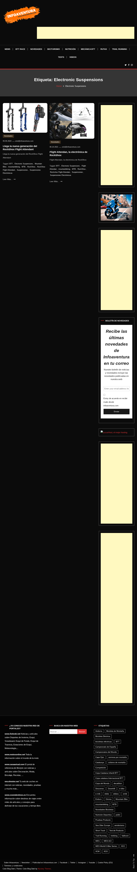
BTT (11, 164)
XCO (106, 851)
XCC (123, 846)
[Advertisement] (85, 33)
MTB (23, 167)
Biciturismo (53, 49)
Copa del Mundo (102, 783)
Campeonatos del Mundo (106, 752)
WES (97, 841)
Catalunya (99, 762)
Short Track (100, 830)
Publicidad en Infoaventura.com (45, 863)
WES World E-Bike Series (106, 846)
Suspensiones (22, 170)
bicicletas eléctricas (103, 742)
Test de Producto (116, 830)
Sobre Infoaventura (11, 863)
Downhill (111, 789)
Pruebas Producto (103, 820)
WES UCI (108, 841)
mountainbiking (14, 167)
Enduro (98, 799)
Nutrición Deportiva (103, 815)
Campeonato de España (105, 747)
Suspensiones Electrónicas (60, 175)
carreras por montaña (117, 757)
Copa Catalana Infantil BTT (106, 773)
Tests (61, 57)
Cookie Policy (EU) (105, 863)
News (7, 49)
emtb (125, 794)
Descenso (99, 789)
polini (118, 815)
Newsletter (26, 863)
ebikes (116, 794)
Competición (100, 768)
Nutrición (70, 49)
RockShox (31, 167)
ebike (106, 794)
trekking (114, 836)
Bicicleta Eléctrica (102, 736)
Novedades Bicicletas (104, 809)
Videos (72, 57)
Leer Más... (8, 179)
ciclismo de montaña (116, 762)
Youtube (92, 863)
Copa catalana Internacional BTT (109, 778)
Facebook (63, 863)
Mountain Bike (122, 799)
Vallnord (125, 836)
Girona (108, 799)
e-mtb (97, 794)
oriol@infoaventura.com (24, 141)
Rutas (103, 49)
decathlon (118, 783)
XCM (97, 851)
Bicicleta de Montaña (115, 731)
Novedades (36, 49)
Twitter (72, 863)
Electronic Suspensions (24, 164)
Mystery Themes (44, 869)
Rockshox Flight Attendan (60, 172)
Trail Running (119, 49)
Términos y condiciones (13, 866)
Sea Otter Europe (102, 825)
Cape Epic (99, 757)
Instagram (82, 863)
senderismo (119, 825)
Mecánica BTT (88, 49)
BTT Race (20, 49)
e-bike (121, 789)
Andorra (98, 731)
